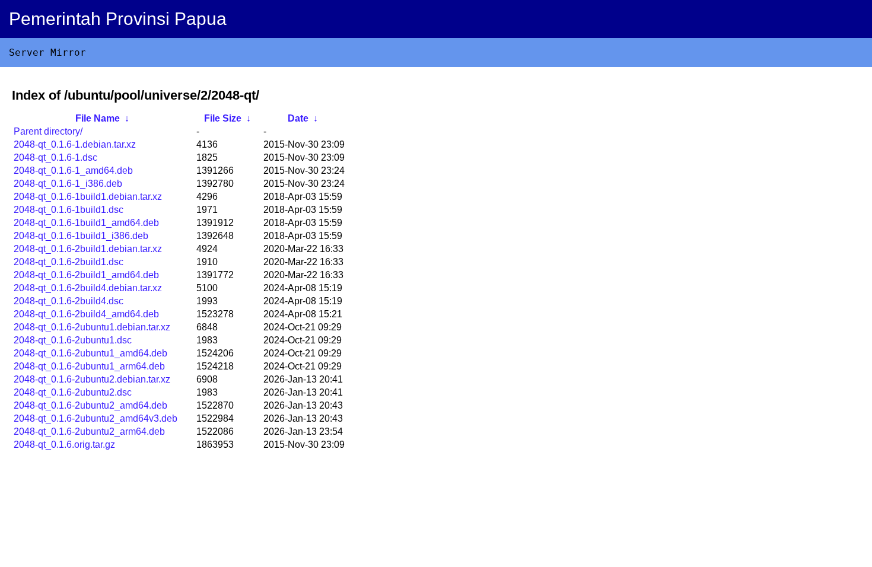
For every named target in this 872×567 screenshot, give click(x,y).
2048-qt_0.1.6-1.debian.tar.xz (75, 144)
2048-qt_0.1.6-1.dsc (55, 157)
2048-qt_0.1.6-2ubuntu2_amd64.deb (90, 405)
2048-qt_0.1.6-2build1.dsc (68, 262)
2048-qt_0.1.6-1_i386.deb (68, 184)
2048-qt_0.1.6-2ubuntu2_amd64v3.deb (95, 418)
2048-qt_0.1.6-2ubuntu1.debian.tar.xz (92, 327)
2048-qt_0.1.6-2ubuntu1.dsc (73, 340)
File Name (97, 118)
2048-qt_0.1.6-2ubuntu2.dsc (73, 392)
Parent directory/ (48, 131)
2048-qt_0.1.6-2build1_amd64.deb (86, 275)
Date (298, 118)
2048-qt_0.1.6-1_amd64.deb (73, 170)
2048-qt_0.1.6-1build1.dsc (68, 210)
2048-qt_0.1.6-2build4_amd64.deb (86, 314)
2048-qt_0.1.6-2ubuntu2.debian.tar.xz (92, 379)
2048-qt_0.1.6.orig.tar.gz (64, 444)
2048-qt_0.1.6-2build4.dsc (68, 301)
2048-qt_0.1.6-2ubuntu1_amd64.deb (90, 353)
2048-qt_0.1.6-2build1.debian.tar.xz (88, 249)
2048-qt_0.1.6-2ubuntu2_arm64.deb (89, 431)
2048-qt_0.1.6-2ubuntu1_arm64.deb (89, 366)
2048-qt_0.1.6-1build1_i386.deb (81, 236)
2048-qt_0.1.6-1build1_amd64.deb (86, 223)
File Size (222, 118)
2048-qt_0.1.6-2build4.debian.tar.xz (88, 288)
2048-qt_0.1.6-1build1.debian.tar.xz (88, 197)
